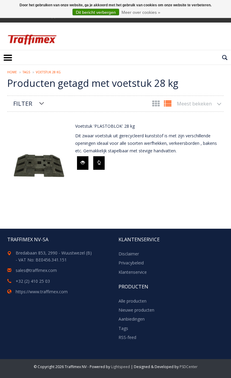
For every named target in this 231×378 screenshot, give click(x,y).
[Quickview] (82, 163)
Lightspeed (120, 366)
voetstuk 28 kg (48, 72)
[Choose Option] (99, 163)
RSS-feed (127, 337)
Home (12, 72)
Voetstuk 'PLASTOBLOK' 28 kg (105, 126)
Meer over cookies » (141, 12)
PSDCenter (189, 366)
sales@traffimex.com (36, 270)
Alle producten (132, 301)
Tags (26, 72)
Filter (22, 103)
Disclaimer (129, 254)
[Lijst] (167, 105)
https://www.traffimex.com (42, 291)
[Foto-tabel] (156, 105)
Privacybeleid (131, 263)
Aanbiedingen (132, 319)
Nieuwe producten (136, 310)
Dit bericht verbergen (96, 12)
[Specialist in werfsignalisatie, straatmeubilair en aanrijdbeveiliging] (32, 39)
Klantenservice (133, 272)
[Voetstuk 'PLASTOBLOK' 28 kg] (39, 165)
